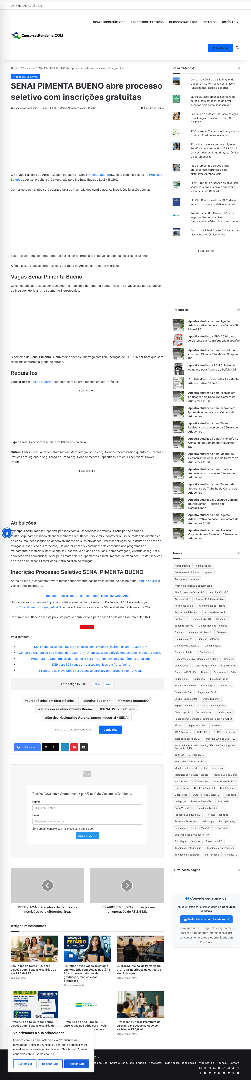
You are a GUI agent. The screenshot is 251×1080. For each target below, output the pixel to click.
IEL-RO (217, 732)
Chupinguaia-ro (183, 638)
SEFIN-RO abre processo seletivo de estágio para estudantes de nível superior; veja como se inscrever (213, 100)
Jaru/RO (179, 754)
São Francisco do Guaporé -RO (192, 834)
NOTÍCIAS (228, 22)
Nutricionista (182, 788)
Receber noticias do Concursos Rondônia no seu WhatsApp (87, 596)
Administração (204, 565)
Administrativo (182, 565)
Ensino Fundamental (186, 698)
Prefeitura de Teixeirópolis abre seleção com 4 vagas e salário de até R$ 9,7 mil (33, 1025)
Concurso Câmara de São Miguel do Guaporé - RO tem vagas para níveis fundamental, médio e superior (213, 83)
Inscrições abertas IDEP (188, 738)
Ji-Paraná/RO (196, 754)
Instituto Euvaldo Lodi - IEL (220, 738)
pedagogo (180, 801)
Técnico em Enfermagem (220, 848)
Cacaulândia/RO (202, 619)
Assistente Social (184, 605)
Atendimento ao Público (212, 605)
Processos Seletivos (25, 76)
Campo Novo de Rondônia (213, 625)
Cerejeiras (222, 632)
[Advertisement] (87, 143)
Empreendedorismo (185, 685)
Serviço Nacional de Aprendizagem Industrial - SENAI (87, 717)
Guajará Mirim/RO (196, 725)
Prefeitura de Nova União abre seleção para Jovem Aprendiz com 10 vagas (90, 671)
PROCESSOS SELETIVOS (147, 22)
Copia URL (110, 729)
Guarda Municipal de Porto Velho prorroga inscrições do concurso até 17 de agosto (139, 969)
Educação (199, 678)
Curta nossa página (186, 870)
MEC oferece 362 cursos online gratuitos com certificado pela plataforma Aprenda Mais (210, 169)
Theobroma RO (214, 841)
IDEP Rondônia (183, 732)
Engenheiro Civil (207, 692)
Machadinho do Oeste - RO (190, 761)
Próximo (87, 627)
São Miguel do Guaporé (187, 841)
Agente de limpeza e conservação (193, 585)
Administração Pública (187, 572)
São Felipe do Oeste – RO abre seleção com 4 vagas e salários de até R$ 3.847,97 (90, 647)
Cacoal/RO (222, 619)
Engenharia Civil (184, 692)
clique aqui (146, 581)
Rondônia (223, 828)
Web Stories (206, 1062)
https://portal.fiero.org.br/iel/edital (34, 607)
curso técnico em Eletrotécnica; (51, 701)
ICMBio (216, 725)
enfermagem (208, 685)
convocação (181, 665)
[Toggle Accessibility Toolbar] (7, 533)
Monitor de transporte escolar (191, 768)
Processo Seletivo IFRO (187, 814)
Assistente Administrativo (210, 599)
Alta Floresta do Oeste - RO (190, 592)
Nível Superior (228, 788)
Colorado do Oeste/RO (187, 645)
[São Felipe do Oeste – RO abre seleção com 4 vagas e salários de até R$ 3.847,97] (34, 949)
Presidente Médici (207, 808)
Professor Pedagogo (217, 814)
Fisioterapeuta (182, 712)
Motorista (217, 768)
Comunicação (212, 645)
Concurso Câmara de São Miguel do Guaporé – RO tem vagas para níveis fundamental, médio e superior (91, 652)
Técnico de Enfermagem (188, 848)
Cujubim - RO (228, 665)
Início (16, 68)
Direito (204, 672)
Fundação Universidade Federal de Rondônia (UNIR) (203, 718)
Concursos (205, 652)
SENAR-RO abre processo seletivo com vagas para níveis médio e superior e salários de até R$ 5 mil (214, 187)
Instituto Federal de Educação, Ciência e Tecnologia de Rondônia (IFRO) (205, 747)
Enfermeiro (226, 685)
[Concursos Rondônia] (37, 35)
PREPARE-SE (220, 47)
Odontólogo (181, 794)
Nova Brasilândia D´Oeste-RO (191, 781)
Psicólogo (180, 828)
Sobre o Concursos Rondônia (128, 1062)
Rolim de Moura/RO (201, 828)
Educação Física (219, 678)
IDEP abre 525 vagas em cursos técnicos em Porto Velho (90, 664)
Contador (229, 658)
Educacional (181, 678)
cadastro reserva (184, 625)
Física (178, 725)
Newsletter (155, 1062)
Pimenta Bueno (98, 175)
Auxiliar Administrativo (187, 612)
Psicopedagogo (227, 821)
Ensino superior (42, 382)
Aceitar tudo (77, 1063)
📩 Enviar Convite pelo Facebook (205, 919)
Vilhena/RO (231, 854)
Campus (179, 632)
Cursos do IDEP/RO (185, 672)
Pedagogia (230, 794)
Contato (234, 1062)
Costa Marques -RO (205, 665)
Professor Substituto (186, 821)
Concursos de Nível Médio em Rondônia (196, 658)
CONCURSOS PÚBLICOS (109, 22)
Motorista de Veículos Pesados (191, 774)
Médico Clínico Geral (225, 774)
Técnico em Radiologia (187, 854)
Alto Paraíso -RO (219, 592)
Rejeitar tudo (50, 1063)
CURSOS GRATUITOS (183, 22)
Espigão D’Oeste (184, 705)
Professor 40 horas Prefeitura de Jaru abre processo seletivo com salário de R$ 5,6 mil (138, 1025)
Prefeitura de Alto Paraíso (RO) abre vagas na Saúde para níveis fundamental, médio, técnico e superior (215, 217)
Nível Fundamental (204, 788)
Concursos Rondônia (25, 107)
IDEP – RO (201, 732)
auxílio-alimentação (215, 612)
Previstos (28, 68)
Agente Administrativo (187, 579)
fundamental (224, 712)
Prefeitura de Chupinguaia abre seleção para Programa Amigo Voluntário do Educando (91, 659)
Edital (234, 672)
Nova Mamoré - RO (224, 781)
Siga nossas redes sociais (180, 1062)
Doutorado (220, 672)
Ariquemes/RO (182, 599)
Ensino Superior (97, 701)
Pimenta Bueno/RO (134, 701)
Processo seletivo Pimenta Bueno (66, 709)
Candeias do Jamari (200, 632)
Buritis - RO (181, 619)
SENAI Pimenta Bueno (118, 709)
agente (208, 572)
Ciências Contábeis (208, 638)
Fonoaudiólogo (204, 712)
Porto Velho (223, 801)
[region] (51, 1049)
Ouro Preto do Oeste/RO (206, 794)
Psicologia (208, 821)
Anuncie (222, 1062)
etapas (202, 705)
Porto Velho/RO (183, 808)
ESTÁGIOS (209, 22)
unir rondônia (212, 854)
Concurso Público (184, 652)
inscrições (231, 732)
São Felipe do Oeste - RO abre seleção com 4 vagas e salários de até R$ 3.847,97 (214, 118)
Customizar (24, 1063)
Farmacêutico (218, 705)
